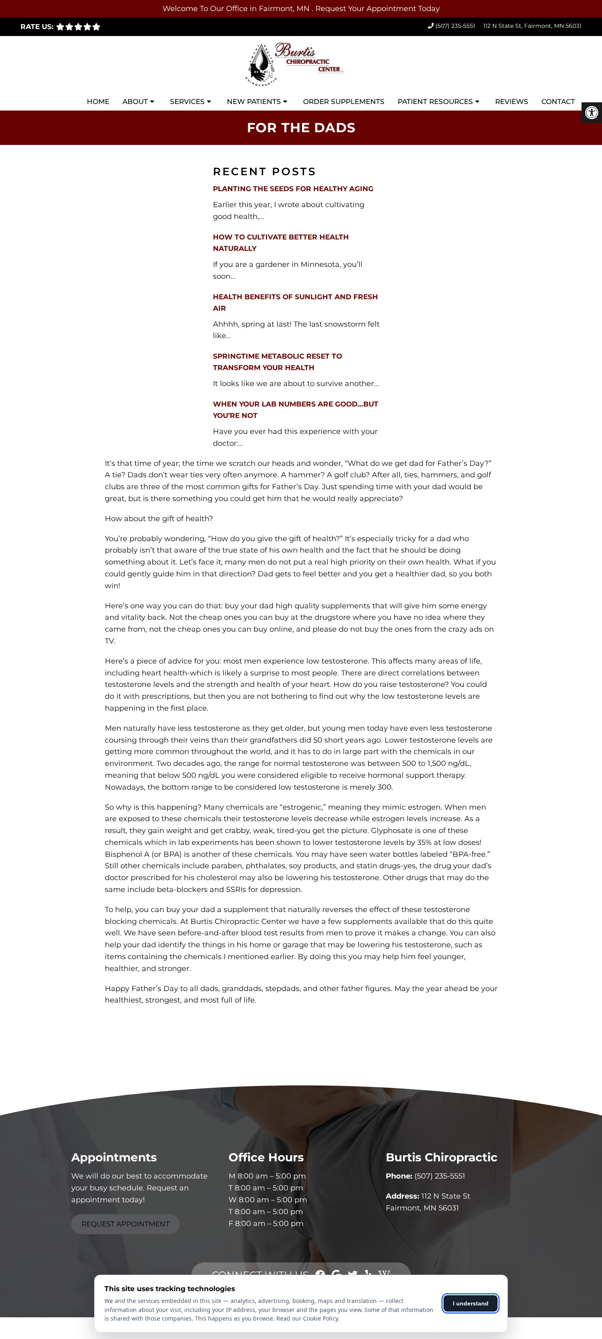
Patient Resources (435, 101)
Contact (558, 101)
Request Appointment (125, 1224)
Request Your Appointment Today (377, 8)
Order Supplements (344, 101)
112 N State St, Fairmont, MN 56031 (532, 25)
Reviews (511, 101)
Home (98, 101)
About (135, 101)
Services (187, 101)
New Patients (254, 101)
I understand (471, 1303)
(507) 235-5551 (455, 25)
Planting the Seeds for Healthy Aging (293, 189)
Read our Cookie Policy (307, 1318)
